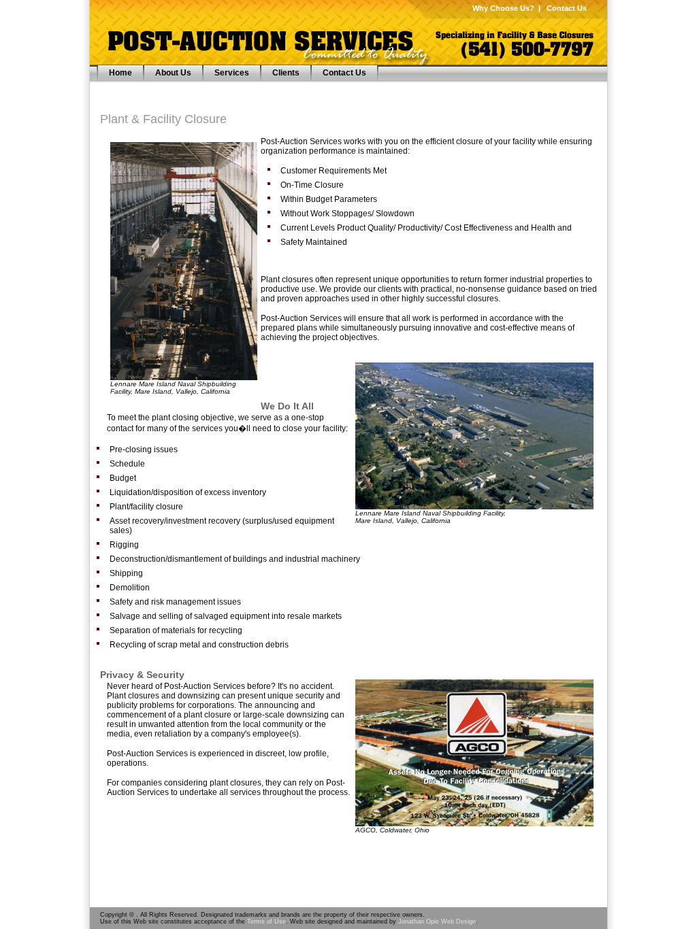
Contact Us (567, 8)
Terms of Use (266, 921)
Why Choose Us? (503, 8)
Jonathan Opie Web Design (437, 921)
